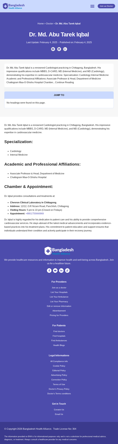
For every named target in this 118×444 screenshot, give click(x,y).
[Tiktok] (67, 270)
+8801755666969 (35, 213)
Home (41, 23)
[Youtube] (55, 270)
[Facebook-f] (49, 270)
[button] (92, 6)
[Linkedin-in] (61, 270)
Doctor (49, 23)
